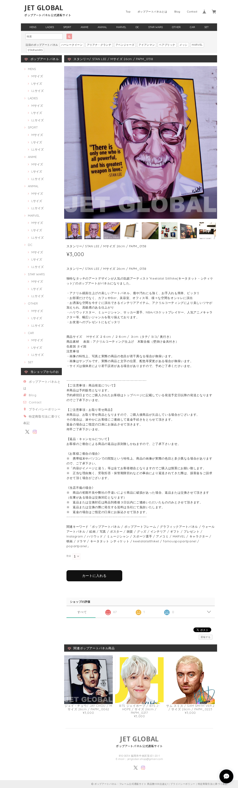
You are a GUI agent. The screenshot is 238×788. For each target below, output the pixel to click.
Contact (192, 11)
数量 (68, 555)
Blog (177, 11)
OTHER (176, 27)
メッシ (183, 44)
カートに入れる (94, 575)
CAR (192, 27)
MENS (33, 27)
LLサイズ (37, 91)
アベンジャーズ (125, 44)
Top (128, 11)
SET (206, 27)
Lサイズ (36, 83)
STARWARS (35, 50)
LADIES (50, 27)
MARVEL (121, 27)
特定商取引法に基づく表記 (213, 783)
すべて (82, 612)
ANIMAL (102, 27)
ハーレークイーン (72, 44)
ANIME (84, 27)
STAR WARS (155, 27)
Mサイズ (37, 76)
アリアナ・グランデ (99, 44)
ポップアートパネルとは (152, 11)
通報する (206, 637)
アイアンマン (147, 44)
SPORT (67, 27)
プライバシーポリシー (45, 409)
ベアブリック (167, 44)
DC (137, 27)
